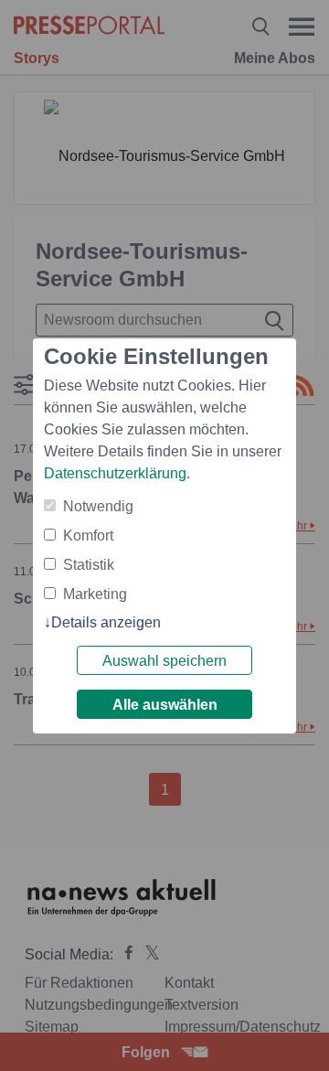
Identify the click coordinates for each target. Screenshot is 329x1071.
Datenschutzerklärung (115, 473)
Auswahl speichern (164, 661)
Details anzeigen (106, 622)
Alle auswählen (165, 704)
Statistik (88, 565)
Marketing (95, 594)
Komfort (88, 535)
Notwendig (98, 506)
